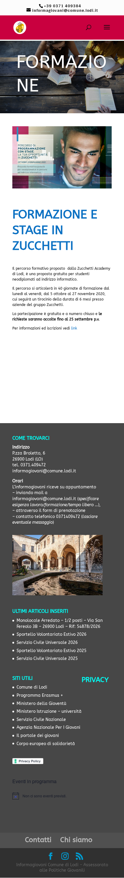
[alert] (62, 795)
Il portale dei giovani (38, 735)
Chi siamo (76, 840)
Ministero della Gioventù (41, 703)
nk (75, 328)
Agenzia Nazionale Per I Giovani (48, 727)
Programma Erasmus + (40, 695)
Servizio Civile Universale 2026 (47, 642)
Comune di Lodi (32, 687)
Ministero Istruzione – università (49, 711)
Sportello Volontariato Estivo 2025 (51, 650)
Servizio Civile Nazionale (41, 719)
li (71, 328)
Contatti (38, 840)
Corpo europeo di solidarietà (46, 743)
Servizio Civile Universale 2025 (47, 658)
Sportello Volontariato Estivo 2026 (51, 634)
